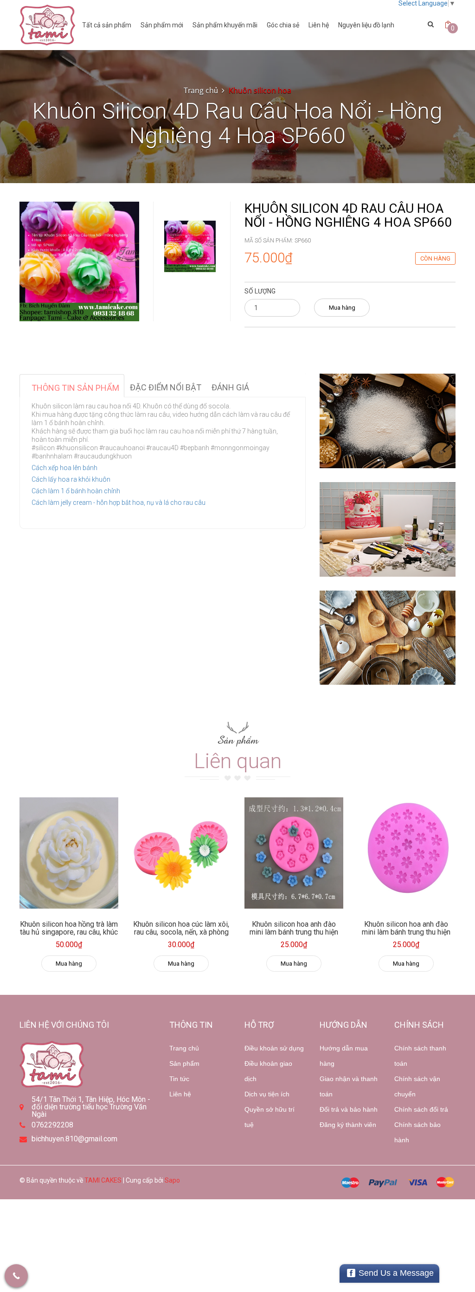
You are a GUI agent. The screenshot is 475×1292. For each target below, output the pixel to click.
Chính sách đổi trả (421, 1109)
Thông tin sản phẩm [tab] (75, 388)
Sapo (172, 1180)
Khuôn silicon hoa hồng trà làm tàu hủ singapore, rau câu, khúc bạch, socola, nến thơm (69, 932)
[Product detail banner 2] (388, 529)
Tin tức (179, 1078)
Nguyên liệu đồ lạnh (366, 25)
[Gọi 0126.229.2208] (16, 1275)
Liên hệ (180, 1094)
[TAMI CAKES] (47, 25)
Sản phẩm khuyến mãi (225, 25)
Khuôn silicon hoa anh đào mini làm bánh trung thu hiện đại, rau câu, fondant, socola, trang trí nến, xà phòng (293, 936)
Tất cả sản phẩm (106, 25)
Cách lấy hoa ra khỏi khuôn (71, 479)
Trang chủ (184, 1048)
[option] (190, 246)
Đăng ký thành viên (348, 1124)
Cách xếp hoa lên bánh (64, 467)
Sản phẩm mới (162, 25)
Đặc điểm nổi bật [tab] (165, 387)
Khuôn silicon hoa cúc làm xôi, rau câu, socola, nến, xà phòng (181, 928)
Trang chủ (201, 90)
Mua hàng (342, 307)
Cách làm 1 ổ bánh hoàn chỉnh (76, 491)
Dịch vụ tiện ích (266, 1094)
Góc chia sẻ (283, 25)
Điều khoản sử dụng (274, 1048)
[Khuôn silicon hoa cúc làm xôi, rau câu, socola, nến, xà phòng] (181, 853)
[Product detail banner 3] (388, 638)
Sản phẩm (184, 1063)
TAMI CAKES (103, 1180)
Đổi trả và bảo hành (349, 1109)
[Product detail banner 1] (388, 421)
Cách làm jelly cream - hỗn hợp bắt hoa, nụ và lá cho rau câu (118, 502)
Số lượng (260, 291)
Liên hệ (318, 25)
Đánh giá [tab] (230, 387)
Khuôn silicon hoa (260, 90)
